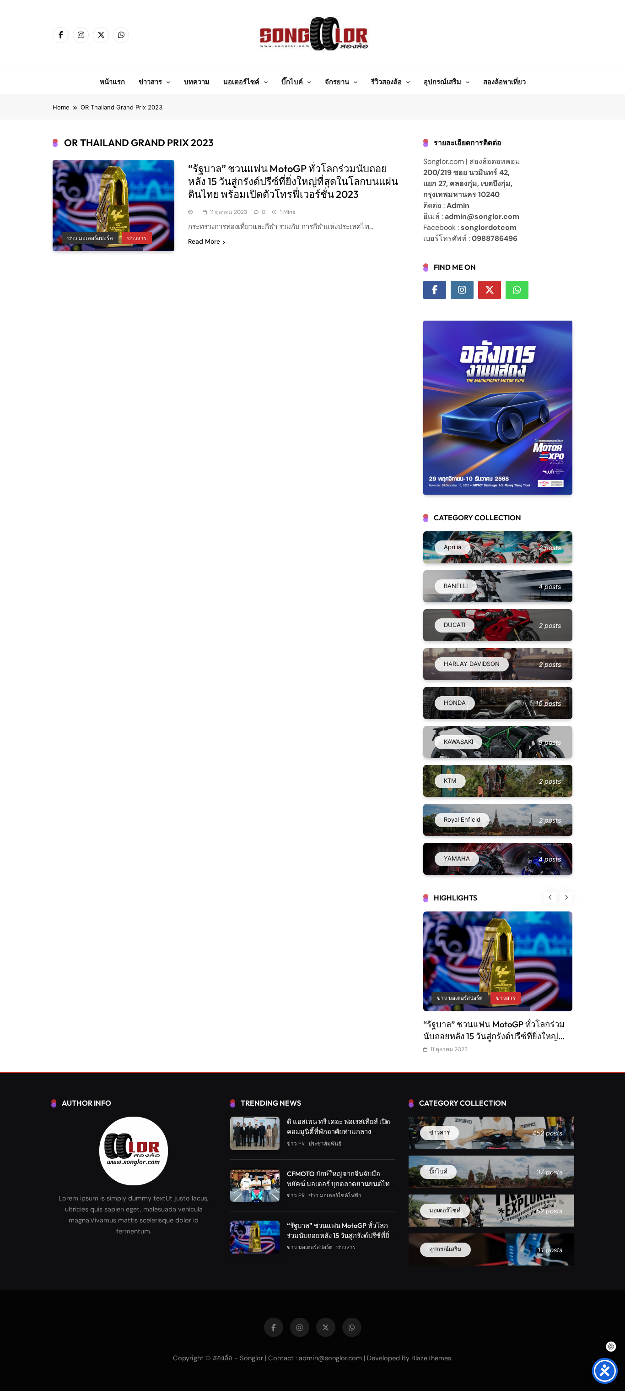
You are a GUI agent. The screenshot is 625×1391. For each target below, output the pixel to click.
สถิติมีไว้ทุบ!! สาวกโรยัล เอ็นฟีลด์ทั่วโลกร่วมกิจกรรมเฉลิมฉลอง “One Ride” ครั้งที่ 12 (497, 1036)
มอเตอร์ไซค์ (241, 81)
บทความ (197, 81)
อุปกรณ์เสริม (442, 81)
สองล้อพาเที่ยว (504, 81)
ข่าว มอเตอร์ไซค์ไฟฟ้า (334, 1196)
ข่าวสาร (150, 81)
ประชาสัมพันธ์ (324, 1143)
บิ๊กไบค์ (292, 81)
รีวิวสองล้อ (386, 81)
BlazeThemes (431, 1358)
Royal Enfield (453, 998)
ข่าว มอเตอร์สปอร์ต (90, 238)
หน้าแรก (112, 81)
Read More (204, 241)
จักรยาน (337, 81)
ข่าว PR (491, 998)
